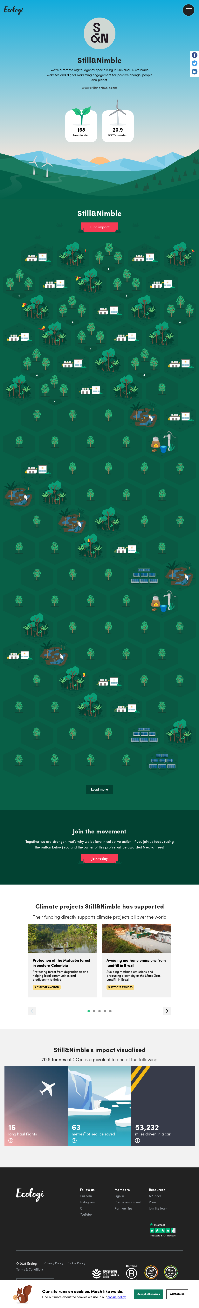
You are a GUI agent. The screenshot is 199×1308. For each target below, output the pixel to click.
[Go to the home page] (13, 11)
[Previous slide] (32, 1011)
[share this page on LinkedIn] (194, 72)
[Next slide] (167, 1011)
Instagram (87, 1202)
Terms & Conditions (30, 1269)
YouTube (86, 1214)
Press (152, 1202)
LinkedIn (86, 1196)
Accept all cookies (148, 1294)
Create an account (127, 1202)
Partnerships (123, 1208)
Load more (99, 789)
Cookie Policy (75, 1263)
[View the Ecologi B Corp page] (131, 1274)
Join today (100, 858)
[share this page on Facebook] (194, 55)
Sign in (119, 1196)
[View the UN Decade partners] (106, 1274)
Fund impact (100, 226)
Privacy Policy (53, 1263)
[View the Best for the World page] (151, 1274)
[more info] (10, 1140)
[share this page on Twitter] (194, 63)
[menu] (188, 10)
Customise (177, 1293)
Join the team (158, 1208)
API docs (155, 1196)
